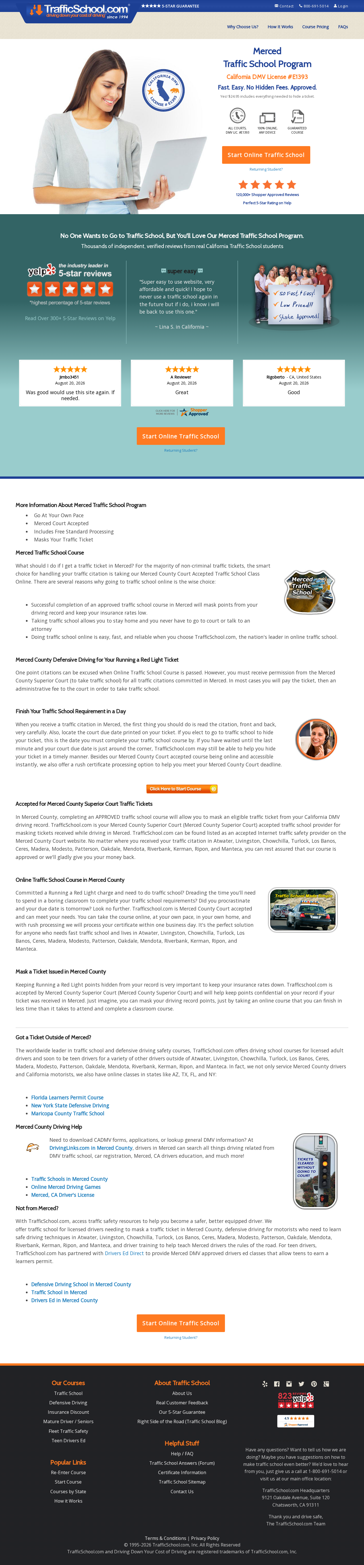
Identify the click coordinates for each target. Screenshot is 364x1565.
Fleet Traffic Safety (68, 1431)
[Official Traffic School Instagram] (289, 1385)
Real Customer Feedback (182, 1403)
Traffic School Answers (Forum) (182, 1463)
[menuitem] (243, 27)
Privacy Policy (205, 1538)
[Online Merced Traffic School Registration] (182, 788)
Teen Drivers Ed (68, 1440)
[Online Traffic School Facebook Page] (277, 1385)
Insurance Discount (68, 1412)
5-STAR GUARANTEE (180, 6)
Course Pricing (315, 26)
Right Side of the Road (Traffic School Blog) (182, 1421)
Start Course (68, 1482)
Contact (286, 6)
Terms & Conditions (166, 1538)
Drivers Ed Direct (124, 1253)
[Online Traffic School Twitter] (301, 1385)
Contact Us (182, 1491)
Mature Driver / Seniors (68, 1421)
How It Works (280, 26)
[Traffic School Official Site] (78, 12)
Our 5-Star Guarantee (182, 1412)
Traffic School (68, 1393)
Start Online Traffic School (180, 1323)
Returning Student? (180, 1337)
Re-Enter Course (68, 1472)
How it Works (68, 1501)
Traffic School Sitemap (182, 1482)
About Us (182, 1393)
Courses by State (68, 1491)
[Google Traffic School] (326, 1385)
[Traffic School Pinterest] (314, 1385)
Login (342, 6)
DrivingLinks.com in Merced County (91, 1147)
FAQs (343, 26)
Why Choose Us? (242, 26)
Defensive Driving (68, 1403)
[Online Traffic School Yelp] (264, 1385)
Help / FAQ (182, 1454)
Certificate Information (182, 1472)
